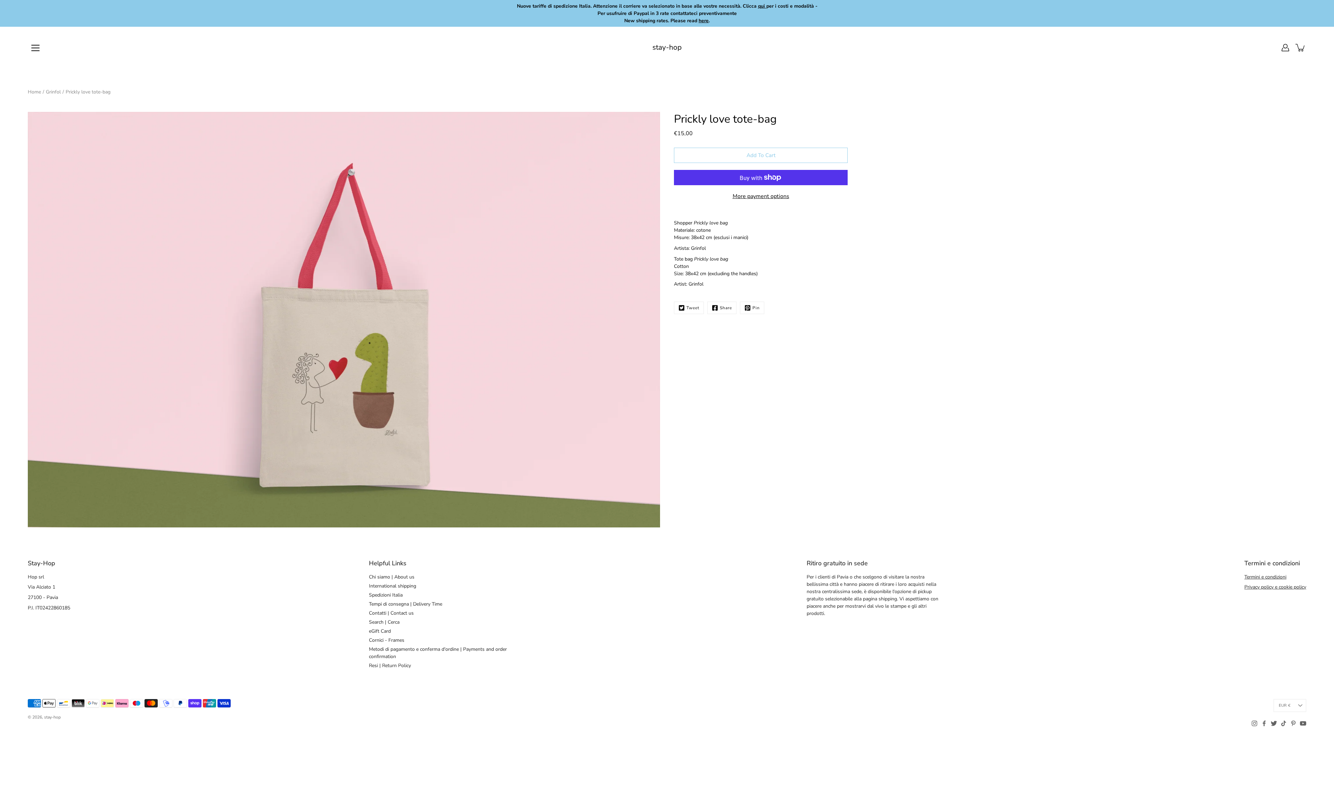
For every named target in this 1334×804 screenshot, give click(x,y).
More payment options (761, 196)
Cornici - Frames (386, 640)
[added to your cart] (1300, 47)
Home (34, 92)
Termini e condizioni (1265, 577)
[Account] (1285, 47)
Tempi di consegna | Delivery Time (405, 604)
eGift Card (380, 631)
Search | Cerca (384, 622)
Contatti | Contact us (391, 613)
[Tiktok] (1284, 723)
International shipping (392, 586)
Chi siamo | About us (391, 577)
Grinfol (53, 92)
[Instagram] (1254, 723)
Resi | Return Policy (390, 665)
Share (726, 308)
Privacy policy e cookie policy (1275, 587)
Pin (756, 308)
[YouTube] (1303, 723)
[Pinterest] (1293, 723)
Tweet (692, 308)
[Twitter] (1274, 723)
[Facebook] (1264, 723)
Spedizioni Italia (386, 595)
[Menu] (35, 48)
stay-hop (667, 47)
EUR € (1285, 705)
